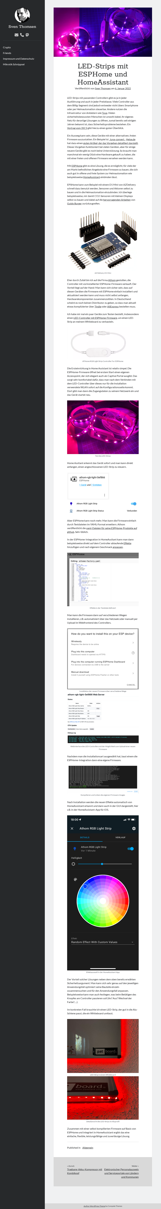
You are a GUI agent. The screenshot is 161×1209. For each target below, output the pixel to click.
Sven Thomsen (22, 26)
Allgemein (87, 1147)
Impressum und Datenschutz (18, 58)
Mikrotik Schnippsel (14, 64)
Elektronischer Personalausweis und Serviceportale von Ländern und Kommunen (121, 1173)
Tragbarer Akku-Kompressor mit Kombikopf (84, 1171)
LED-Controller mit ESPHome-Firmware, (96, 317)
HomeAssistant (91, 177)
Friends (7, 52)
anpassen (118, 546)
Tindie (97, 306)
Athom (112, 280)
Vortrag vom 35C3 (77, 127)
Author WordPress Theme (94, 1206)
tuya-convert (117, 139)
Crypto (7, 47)
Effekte (127, 543)
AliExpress (113, 306)
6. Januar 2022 (123, 88)
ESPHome (77, 165)
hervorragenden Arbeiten (117, 199)
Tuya (104, 112)
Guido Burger (74, 203)
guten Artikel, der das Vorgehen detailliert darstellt (110, 143)
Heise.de (130, 139)
